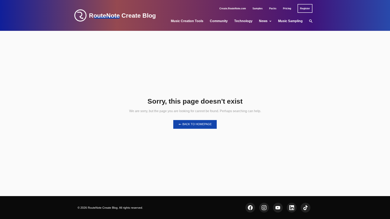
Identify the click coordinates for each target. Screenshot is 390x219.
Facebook (250, 207)
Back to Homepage (197, 124)
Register (305, 8)
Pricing (287, 8)
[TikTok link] (305, 208)
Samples (257, 8)
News (263, 21)
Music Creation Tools (187, 21)
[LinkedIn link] (292, 208)
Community (219, 21)
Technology (243, 21)
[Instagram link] (264, 208)
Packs (272, 8)
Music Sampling (290, 21)
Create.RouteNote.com (232, 8)
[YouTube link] (278, 208)
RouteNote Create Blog (122, 16)
